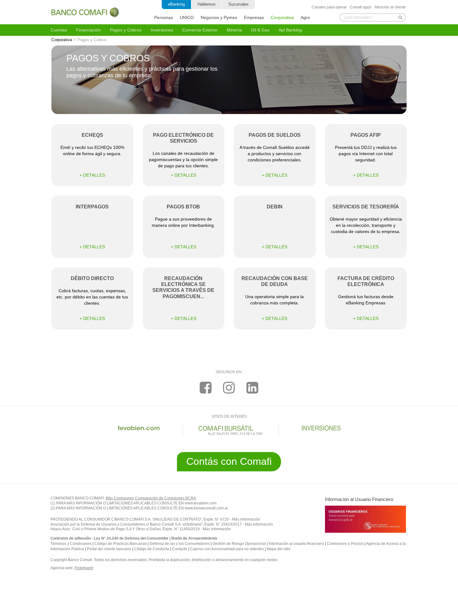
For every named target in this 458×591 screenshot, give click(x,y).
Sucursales (238, 4)
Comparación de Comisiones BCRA (165, 498)
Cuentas (58, 29)
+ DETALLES (92, 175)
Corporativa (282, 17)
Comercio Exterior (200, 29)
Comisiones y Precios (345, 543)
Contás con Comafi (229, 461)
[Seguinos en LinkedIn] (252, 387)
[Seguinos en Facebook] (206, 387)
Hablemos (207, 4)
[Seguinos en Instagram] (229, 387)
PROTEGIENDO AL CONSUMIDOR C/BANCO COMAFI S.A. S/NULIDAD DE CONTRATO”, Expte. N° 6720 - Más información (155, 519)
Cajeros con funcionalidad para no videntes (227, 549)
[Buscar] (400, 17)
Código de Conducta (151, 549)
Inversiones (161, 29)
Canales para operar (329, 7)
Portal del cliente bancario (109, 549)
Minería (234, 29)
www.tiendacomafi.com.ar (206, 508)
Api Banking (290, 29)
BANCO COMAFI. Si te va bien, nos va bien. (85, 12)
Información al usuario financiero (296, 543)
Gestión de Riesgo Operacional (239, 543)
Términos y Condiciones (71, 543)
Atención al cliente (390, 7)
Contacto (179, 549)
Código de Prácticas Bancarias (120, 543)
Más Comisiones (120, 498)
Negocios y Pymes (219, 17)
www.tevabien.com (201, 503)
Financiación (88, 29)
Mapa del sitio (278, 549)
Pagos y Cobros (125, 29)
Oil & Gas (260, 29)
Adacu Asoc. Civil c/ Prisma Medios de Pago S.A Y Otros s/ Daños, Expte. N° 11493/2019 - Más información (140, 529)
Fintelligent (83, 568)
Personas (163, 17)
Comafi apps (360, 7)
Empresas (254, 17)
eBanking (176, 4)
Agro (305, 17)
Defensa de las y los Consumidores (180, 543)
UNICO (187, 17)
